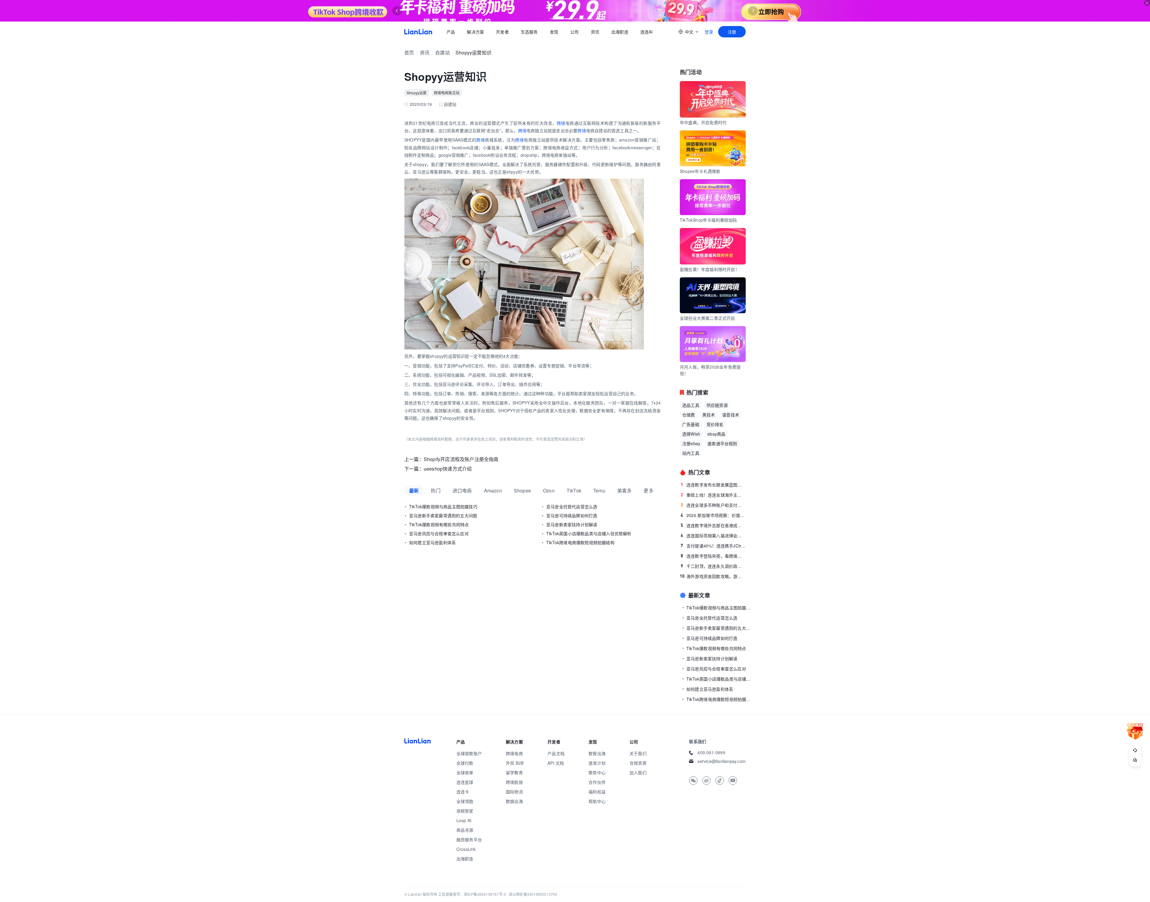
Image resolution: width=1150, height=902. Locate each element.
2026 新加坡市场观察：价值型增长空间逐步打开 (713, 515)
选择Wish (691, 434)
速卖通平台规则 (722, 443)
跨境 (561, 123)
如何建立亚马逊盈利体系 (432, 542)
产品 (451, 32)
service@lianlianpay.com (721, 761)
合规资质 (638, 763)
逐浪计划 (597, 763)
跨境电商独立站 (446, 92)
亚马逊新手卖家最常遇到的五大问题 (443, 515)
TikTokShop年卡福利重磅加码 (708, 220)
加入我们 (638, 772)
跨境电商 (514, 753)
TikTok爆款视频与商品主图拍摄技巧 (443, 506)
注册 (732, 32)
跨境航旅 (514, 782)
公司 (574, 32)
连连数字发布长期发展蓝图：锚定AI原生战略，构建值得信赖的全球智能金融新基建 (713, 485)
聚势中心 (597, 772)
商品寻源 (464, 830)
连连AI (646, 32)
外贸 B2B (514, 763)
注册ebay (691, 443)
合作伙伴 (597, 782)
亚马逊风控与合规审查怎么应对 (439, 533)
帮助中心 (597, 801)
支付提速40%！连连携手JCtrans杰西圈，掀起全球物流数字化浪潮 (713, 546)
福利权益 (597, 792)
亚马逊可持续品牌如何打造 (571, 515)
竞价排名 (715, 424)
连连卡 (462, 792)
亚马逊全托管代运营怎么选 (571, 506)
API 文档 (555, 763)
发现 (554, 32)
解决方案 (475, 32)
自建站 (442, 52)
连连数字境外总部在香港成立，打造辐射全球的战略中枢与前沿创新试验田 (713, 525)
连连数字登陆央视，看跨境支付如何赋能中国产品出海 (713, 556)
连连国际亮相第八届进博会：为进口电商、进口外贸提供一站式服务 (713, 536)
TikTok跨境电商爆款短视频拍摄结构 (580, 542)
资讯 (595, 32)
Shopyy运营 (417, 92)
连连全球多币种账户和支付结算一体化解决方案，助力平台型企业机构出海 (713, 505)
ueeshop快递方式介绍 (448, 468)
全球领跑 (464, 801)
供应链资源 (717, 405)
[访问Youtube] (733, 780)
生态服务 (529, 32)
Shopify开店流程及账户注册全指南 (461, 459)
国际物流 (514, 792)
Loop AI (463, 820)
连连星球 (464, 782)
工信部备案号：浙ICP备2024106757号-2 (472, 894)
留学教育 (514, 772)
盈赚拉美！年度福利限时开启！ (709, 269)
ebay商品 (716, 434)
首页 (418, 31)
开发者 (502, 32)
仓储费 (688, 415)
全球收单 (464, 772)
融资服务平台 (469, 839)
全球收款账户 (469, 753)
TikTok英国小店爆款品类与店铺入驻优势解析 (589, 533)
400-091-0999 (711, 752)
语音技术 (730, 415)
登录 (709, 32)
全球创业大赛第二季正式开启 (707, 318)
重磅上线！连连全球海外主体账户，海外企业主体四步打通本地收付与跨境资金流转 (713, 495)
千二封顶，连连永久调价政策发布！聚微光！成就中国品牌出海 (713, 566)
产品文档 (556, 753)
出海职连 (619, 32)
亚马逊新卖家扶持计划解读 (571, 524)
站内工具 (690, 453)
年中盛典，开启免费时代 (703, 122)
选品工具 (690, 405)
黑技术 (708, 415)
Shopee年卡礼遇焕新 (700, 171)
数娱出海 (514, 801)
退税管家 (464, 811)
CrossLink (466, 849)
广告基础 (690, 424)
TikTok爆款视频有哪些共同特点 (439, 524)
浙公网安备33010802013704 (533, 894)
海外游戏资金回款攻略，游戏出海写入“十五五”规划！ (713, 576)
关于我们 (638, 753)
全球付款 (464, 763)
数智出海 (597, 753)
